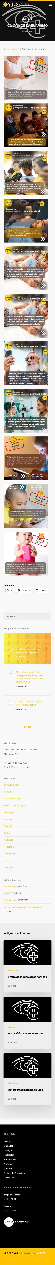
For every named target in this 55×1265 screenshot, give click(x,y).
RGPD (27, 727)
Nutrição (8, 826)
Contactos (9, 792)
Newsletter (9, 1177)
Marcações (9, 812)
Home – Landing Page (14, 805)
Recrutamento (10, 854)
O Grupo (8, 833)
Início (6, 49)
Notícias (15, 49)
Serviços (8, 1150)
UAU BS (40, 1253)
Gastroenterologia (12, 799)
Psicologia (9, 847)
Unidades (8, 867)
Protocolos (9, 840)
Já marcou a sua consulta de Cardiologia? (23, 907)
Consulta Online (11, 785)
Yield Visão (27, 19)
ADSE (7, 893)
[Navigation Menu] (50, 4)
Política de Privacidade (14, 1173)
